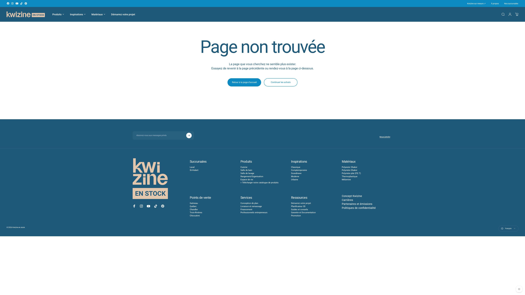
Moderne (295, 176)
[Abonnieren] (189, 135)
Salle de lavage (247, 173)
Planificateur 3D (298, 206)
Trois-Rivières (196, 212)
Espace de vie (246, 179)
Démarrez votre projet (301, 203)
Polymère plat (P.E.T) (351, 173)
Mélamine (346, 179)
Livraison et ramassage (251, 206)
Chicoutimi (195, 215)
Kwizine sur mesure (476, 3)
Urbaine (294, 179)
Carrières (347, 200)
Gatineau (194, 203)
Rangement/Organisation (251, 176)
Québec (193, 206)
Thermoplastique (349, 176)
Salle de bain (246, 170)
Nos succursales (511, 3)
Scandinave (296, 173)
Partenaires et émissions (357, 204)
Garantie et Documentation (303, 212)
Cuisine (243, 167)
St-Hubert (194, 170)
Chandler (194, 209)
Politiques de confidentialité (359, 208)
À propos (495, 3)
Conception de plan (249, 203)
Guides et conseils (299, 209)
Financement (246, 209)
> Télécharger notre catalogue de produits (259, 182)
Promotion (296, 215)
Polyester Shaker (349, 167)
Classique (295, 167)
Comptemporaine (299, 170)
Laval (192, 167)
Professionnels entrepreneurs (253, 212)
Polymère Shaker (349, 170)
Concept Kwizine (352, 196)
